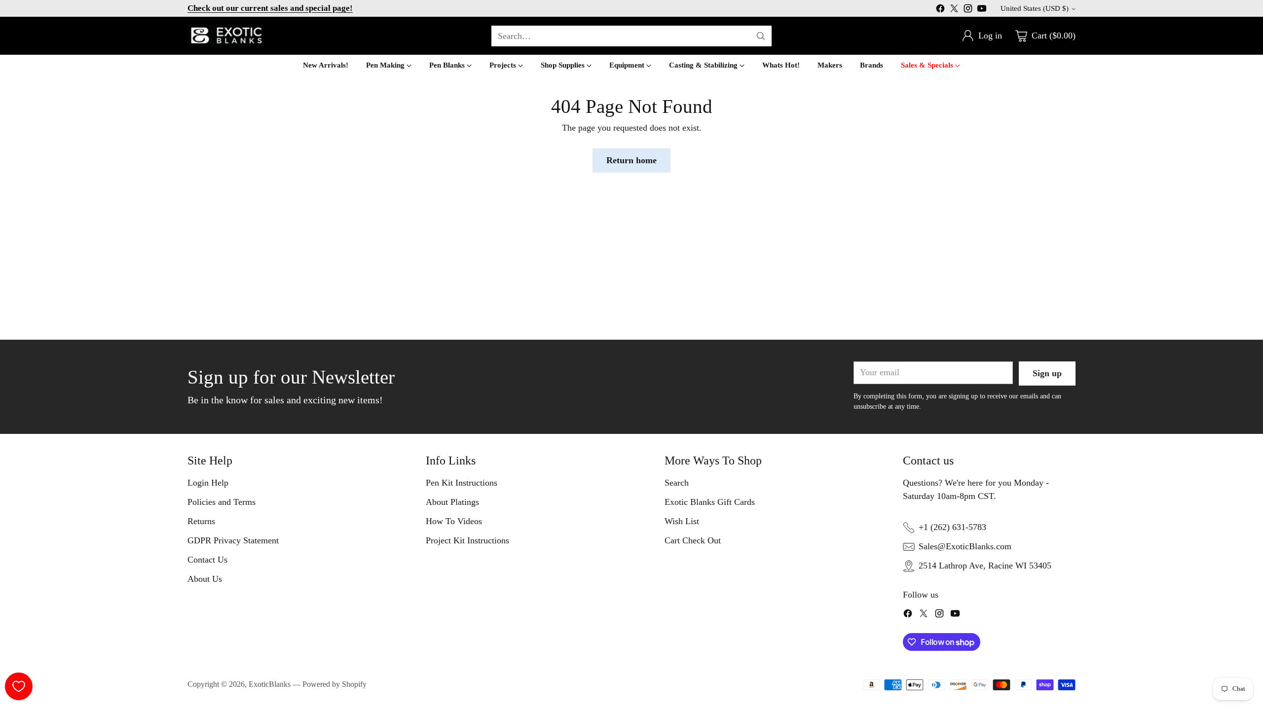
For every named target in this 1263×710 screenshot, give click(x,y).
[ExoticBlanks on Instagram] (968, 10)
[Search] (761, 36)
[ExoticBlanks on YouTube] (982, 10)
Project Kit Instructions (467, 540)
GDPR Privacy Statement (233, 540)
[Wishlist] (19, 686)
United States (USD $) (1035, 8)
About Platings (452, 502)
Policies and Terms (221, 502)
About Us (204, 579)
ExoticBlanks (270, 684)
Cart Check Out (693, 540)
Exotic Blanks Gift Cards (710, 502)
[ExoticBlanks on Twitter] (954, 10)
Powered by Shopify (334, 684)
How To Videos (454, 521)
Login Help (207, 483)
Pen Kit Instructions (461, 483)
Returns (201, 521)
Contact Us (207, 560)
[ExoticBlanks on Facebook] (940, 10)
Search (677, 483)
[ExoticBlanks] (225, 36)
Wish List (682, 521)
